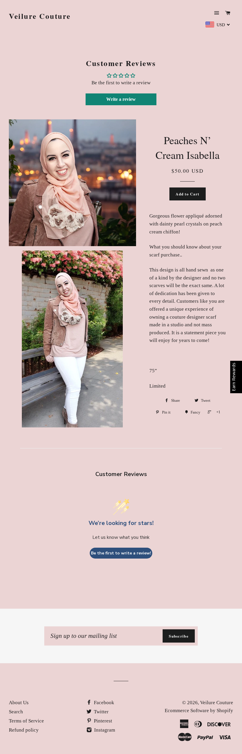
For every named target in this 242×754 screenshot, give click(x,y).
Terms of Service (26, 721)
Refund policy (24, 730)
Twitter (101, 712)
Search (16, 712)
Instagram (104, 730)
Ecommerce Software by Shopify (199, 710)
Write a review (121, 99)
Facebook (103, 702)
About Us (19, 702)
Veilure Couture (40, 16)
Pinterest (102, 721)
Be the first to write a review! (121, 553)
